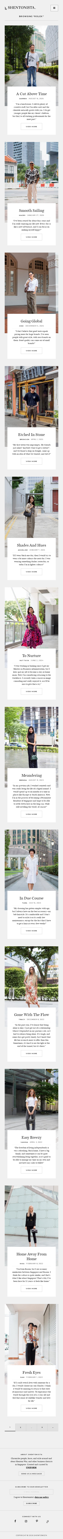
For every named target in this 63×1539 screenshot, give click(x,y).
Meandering (32, 775)
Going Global (31, 321)
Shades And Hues (31, 545)
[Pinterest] (37, 1521)
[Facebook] (15, 1521)
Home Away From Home (31, 1256)
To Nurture (31, 655)
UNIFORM (31, 1467)
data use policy (42, 1497)
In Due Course (31, 898)
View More (31, 126)
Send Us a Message (31, 1474)
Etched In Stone (31, 434)
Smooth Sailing (31, 210)
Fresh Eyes (31, 1372)
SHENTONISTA (20, 8)
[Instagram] (26, 1521)
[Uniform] (47, 1521)
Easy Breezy (31, 1137)
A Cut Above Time (31, 93)
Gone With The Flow (31, 1014)
